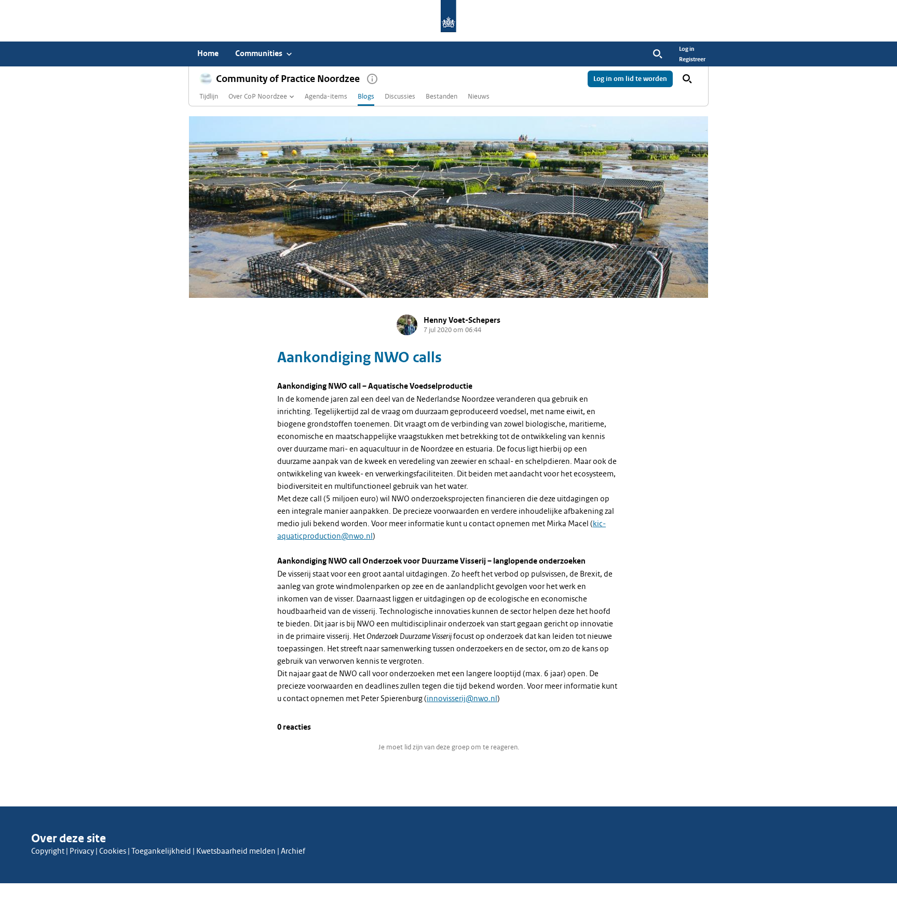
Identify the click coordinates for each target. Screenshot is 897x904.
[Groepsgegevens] (372, 79)
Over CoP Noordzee (257, 96)
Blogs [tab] (366, 96)
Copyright (47, 851)
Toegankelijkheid (161, 851)
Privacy (82, 851)
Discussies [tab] (400, 96)
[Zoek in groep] (687, 79)
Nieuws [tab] (479, 96)
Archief (293, 851)
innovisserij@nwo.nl (462, 698)
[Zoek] (657, 54)
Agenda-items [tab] (326, 96)
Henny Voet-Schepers (462, 320)
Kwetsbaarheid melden (236, 851)
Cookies (112, 851)
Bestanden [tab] (441, 96)
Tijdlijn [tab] (208, 96)
